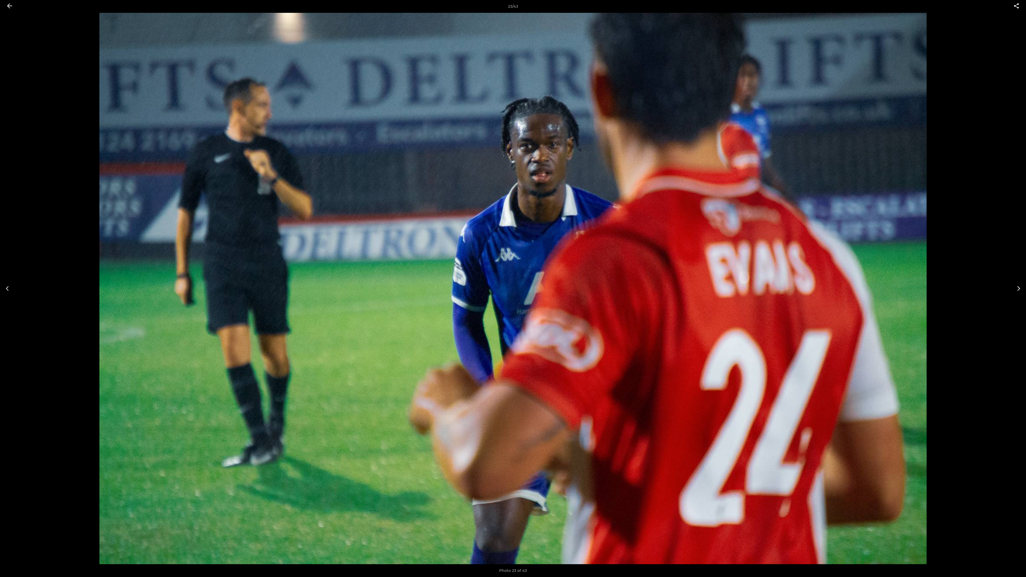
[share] (1016, 6)
